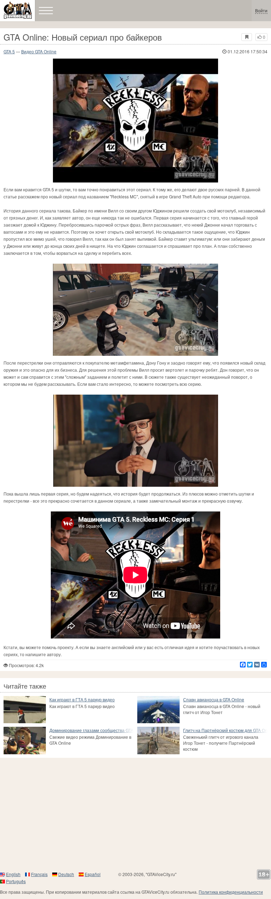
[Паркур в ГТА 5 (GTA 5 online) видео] (25, 709)
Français (39, 874)
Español (93, 874)
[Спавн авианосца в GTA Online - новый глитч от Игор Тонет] (158, 709)
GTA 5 (9, 51)
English (13, 874)
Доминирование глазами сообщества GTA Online (91, 730)
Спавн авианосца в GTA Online (213, 699)
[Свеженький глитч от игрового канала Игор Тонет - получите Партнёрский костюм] (158, 740)
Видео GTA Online (38, 51)
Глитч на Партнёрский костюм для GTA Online (225, 730)
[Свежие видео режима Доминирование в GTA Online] (25, 740)
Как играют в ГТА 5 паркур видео (82, 699)
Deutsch (66, 874)
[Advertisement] (135, 814)
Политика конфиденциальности (231, 892)
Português (16, 881)
